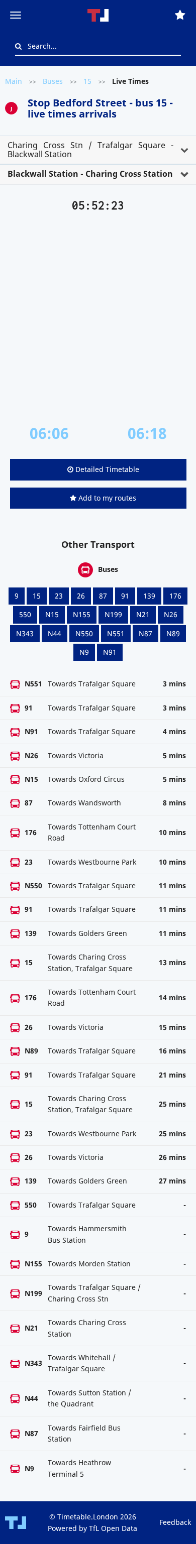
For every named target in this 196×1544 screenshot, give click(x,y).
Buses (53, 81)
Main (13, 81)
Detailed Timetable (106, 469)
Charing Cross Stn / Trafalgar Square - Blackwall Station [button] (90, 150)
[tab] (98, 150)
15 (87, 81)
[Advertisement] (98, 318)
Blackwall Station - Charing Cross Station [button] (90, 173)
